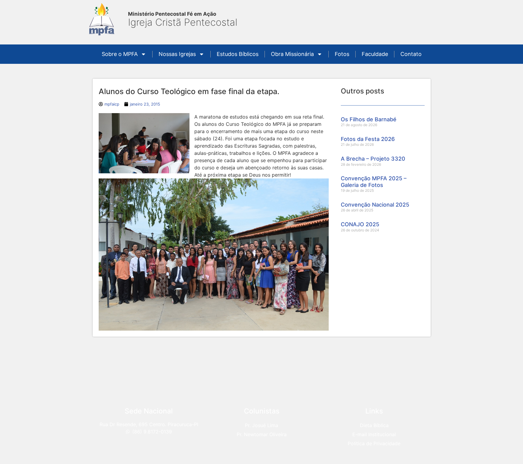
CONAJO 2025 (360, 224)
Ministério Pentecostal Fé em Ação (172, 14)
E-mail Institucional (374, 434)
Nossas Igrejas (177, 54)
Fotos (342, 54)
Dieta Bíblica (374, 425)
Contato (411, 54)
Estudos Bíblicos (237, 54)
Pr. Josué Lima (261, 425)
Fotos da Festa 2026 (368, 139)
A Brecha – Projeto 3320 (373, 158)
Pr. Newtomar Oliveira (262, 434)
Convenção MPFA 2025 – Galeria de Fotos (373, 181)
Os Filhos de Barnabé (368, 119)
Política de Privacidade (374, 443)
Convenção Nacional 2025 (375, 204)
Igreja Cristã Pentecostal (182, 22)
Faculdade (375, 54)
